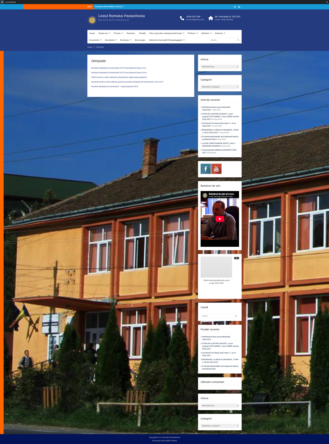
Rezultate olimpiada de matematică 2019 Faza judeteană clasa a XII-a (119, 73)
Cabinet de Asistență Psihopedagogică (165, 40)
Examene (219, 33)
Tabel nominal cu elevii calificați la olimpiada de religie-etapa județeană (119, 77)
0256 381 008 (193, 16)
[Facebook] (235, 6)
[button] (238, 258)
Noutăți (142, 33)
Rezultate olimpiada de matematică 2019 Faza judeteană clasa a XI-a (118, 68)
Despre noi (103, 33)
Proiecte (117, 33)
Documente (94, 40)
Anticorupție (140, 40)
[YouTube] (239, 6)
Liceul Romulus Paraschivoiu (121, 16)
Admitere (205, 33)
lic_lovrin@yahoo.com (195, 19)
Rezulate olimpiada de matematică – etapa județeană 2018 (114, 86)
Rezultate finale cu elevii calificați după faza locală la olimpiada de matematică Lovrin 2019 (127, 82)
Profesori (192, 33)
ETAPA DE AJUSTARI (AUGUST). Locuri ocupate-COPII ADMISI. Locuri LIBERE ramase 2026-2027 (220, 116)
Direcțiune (124, 40)
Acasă (92, 33)
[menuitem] (2, 2)
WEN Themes (171, 441)
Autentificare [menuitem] (10, 2)
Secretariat (109, 40)
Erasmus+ (131, 33)
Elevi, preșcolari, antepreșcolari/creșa (165, 33)
